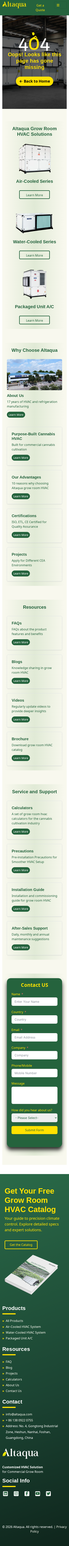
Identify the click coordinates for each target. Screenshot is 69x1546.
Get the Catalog (21, 1245)
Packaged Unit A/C (19, 1338)
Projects (12, 1373)
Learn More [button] (34, 195)
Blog (9, 1367)
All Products (14, 1321)
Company (18, 1048)
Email (15, 1030)
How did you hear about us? (32, 1110)
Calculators (14, 1379)
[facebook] (27, 1494)
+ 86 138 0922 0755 (19, 1420)
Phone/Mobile (22, 1065)
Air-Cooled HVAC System (23, 1327)
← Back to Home (34, 81)
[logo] (14, 4)
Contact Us (14, 1391)
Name (16, 994)
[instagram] (16, 1494)
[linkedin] (5, 1494)
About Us (12, 1385)
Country (17, 1012)
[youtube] (37, 1494)
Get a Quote (40, 7)
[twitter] (48, 1494)
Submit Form (34, 1130)
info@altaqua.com (19, 1414)
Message (18, 1083)
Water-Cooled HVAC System (26, 1332)
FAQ (9, 1362)
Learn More (16, 415)
